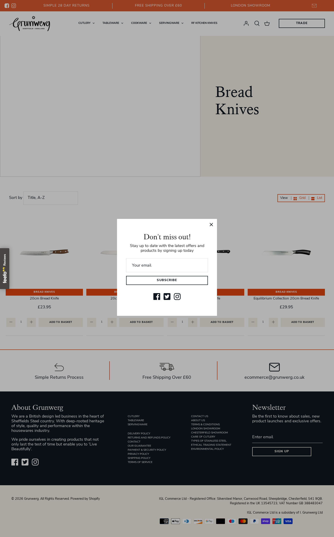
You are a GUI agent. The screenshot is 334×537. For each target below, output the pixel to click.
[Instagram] (177, 296)
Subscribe (167, 280)
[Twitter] (167, 296)
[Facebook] (156, 296)
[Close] (211, 225)
